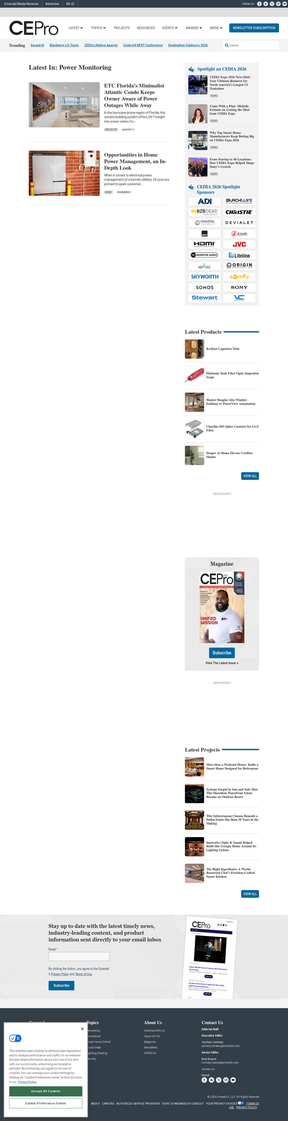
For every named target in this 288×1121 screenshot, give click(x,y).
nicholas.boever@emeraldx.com (220, 1062)
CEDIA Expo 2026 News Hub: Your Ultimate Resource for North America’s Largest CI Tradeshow (230, 83)
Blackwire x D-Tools (64, 45)
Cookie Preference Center (45, 1103)
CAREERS (108, 1103)
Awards (192, 28)
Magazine (149, 1042)
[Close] (82, 1029)
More (214, 28)
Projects (122, 28)
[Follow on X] (272, 4)
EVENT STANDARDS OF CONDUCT (183, 1103)
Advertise (52, 3)
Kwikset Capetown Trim (222, 348)
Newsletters (151, 1047)
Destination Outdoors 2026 (188, 45)
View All (250, 476)
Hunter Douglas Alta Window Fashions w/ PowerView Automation (230, 401)
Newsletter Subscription (254, 28)
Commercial (93, 1036)
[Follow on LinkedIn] (265, 4)
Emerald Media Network (21, 3)
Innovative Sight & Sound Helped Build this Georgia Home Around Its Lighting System (231, 846)
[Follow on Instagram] (278, 4)
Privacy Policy (27, 1081)
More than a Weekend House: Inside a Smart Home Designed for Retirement (232, 766)
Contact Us (208, 1069)
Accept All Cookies (46, 1091)
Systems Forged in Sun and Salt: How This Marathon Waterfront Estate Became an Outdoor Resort (232, 793)
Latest (74, 28)
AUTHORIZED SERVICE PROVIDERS (138, 1103)
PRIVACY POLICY (246, 1107)
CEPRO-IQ (150, 1053)
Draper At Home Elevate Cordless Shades (229, 455)
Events (168, 28)
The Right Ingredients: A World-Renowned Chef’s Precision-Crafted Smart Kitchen (230, 873)
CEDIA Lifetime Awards (101, 45)
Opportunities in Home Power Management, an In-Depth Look (135, 160)
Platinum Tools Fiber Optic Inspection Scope (232, 375)
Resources (146, 28)
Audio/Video (93, 1047)
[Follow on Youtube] (284, 4)
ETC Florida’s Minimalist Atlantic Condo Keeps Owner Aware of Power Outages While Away (134, 95)
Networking (93, 1030)
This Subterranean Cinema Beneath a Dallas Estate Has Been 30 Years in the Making (232, 819)
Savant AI (37, 45)
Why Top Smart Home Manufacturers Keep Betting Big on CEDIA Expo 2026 (232, 136)
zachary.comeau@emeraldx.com (221, 1046)
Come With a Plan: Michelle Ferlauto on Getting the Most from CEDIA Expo (230, 110)
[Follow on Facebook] (259, 4)
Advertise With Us (154, 1030)
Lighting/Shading (96, 1053)
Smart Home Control (98, 1042)
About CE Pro (152, 1036)
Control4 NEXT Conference (143, 45)
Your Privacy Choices (221, 1103)
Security (91, 1058)
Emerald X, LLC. (226, 1096)
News (108, 192)
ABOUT (95, 1103)
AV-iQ (70, 3)
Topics (96, 28)
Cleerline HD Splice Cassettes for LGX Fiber (232, 428)
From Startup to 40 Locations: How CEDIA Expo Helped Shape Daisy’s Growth (232, 163)
